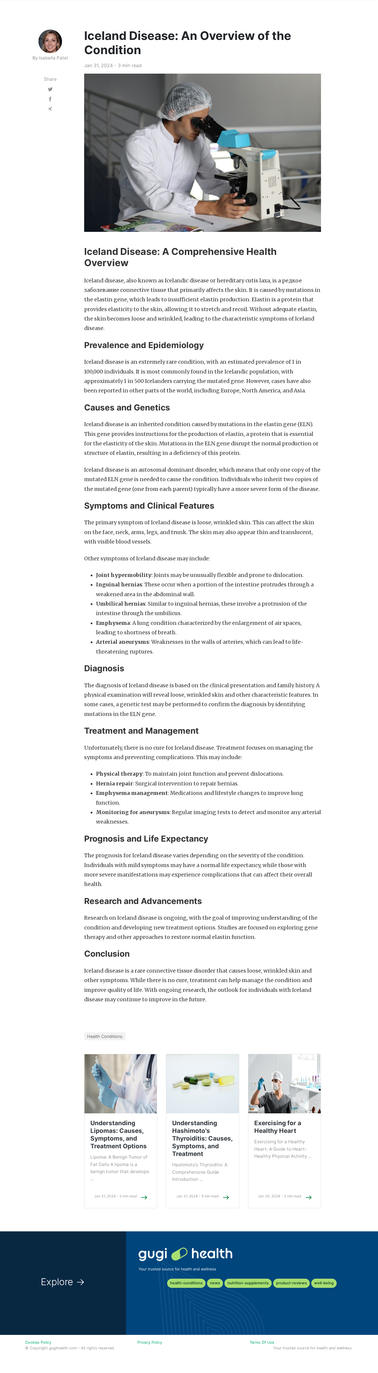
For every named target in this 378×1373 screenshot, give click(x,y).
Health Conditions (105, 1036)
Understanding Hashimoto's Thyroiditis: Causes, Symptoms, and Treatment (202, 1138)
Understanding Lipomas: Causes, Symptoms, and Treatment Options (118, 1134)
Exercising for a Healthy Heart (277, 1126)
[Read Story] (144, 1197)
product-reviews (291, 1283)
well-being (324, 1283)
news (215, 1283)
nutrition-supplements (248, 1283)
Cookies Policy (38, 1342)
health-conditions (186, 1283)
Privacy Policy (149, 1342)
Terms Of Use (262, 1342)
